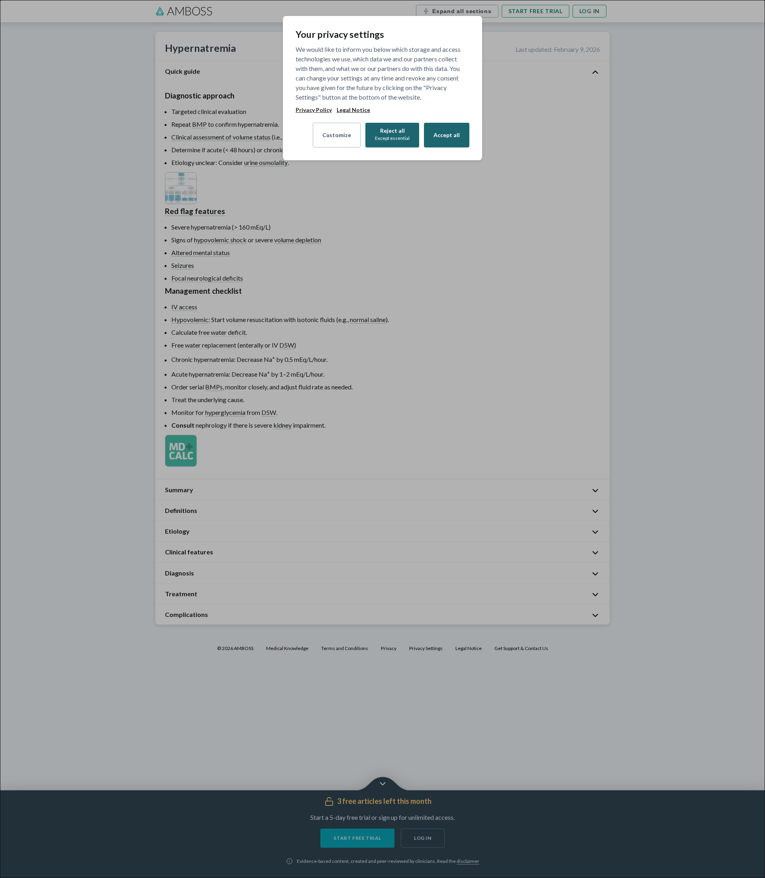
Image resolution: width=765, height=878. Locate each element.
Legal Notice (353, 110)
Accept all (447, 135)
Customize (336, 135)
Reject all (392, 134)
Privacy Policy (314, 110)
